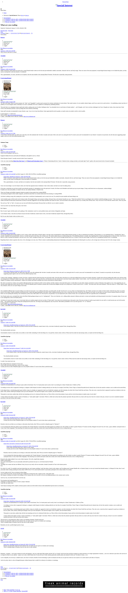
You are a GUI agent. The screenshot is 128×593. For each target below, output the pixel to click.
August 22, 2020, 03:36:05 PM (8, 151)
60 (21, 33)
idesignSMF (25, 591)
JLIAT (2, 528)
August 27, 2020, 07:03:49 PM (8, 345)
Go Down (3, 33)
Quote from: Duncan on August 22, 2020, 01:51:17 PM (17, 271)
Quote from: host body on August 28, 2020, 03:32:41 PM (17, 443)
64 (27, 33)
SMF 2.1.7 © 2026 (8, 591)
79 (31, 33)
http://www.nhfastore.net (29, 116)
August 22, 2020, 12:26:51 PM (8, 101)
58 (18, 33)
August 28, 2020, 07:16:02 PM (8, 441)
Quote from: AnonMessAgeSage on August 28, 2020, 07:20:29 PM (19, 544)
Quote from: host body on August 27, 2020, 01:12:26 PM (17, 348)
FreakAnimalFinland (6, 78)
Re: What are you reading (7, 48)
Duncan (3, 37)
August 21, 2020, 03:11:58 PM (8, 50)
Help (5, 589)
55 (14, 33)
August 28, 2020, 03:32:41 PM (8, 415)
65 (29, 33)
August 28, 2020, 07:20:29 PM (8, 498)
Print (2, 32)
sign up (27, 15)
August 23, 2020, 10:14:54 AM (8, 268)
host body (3, 309)
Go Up (2, 568)
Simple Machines (17, 591)
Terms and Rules (11, 589)
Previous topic (4, 30)
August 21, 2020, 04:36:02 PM (8, 69)
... (10, 33)
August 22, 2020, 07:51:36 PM (8, 174)
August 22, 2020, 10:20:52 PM (8, 233)
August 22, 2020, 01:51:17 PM (8, 133)
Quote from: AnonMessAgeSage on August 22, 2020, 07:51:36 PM (19, 325)
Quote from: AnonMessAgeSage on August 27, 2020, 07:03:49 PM (19, 417)
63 (26, 33)
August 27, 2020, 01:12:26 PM (8, 322)
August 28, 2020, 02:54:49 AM (8, 383)
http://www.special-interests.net (15, 115)
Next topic (10, 30)
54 (12, 33)
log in (22, 15)
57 (17, 33)
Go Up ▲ (17, 589)
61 (23, 33)
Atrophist (3, 55)
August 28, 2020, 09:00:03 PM (8, 542)
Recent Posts (66, 1)
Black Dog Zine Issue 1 (19, 161)
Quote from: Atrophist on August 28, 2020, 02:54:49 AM (17, 501)
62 (24, 33)
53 (11, 33)
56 (15, 33)
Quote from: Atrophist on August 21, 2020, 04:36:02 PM (17, 176)
